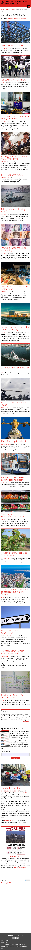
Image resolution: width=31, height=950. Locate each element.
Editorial (4, 48)
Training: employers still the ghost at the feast (14, 157)
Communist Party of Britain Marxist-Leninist (16, 2)
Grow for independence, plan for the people (15, 287)
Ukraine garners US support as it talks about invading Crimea (14, 592)
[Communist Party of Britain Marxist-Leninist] (2, 3)
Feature (3, 121)
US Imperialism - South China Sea (15, 369)
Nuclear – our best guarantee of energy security (15, 328)
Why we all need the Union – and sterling (14, 249)
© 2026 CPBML (5, 940)
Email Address (6, 752)
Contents (13, 856)
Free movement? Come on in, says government (15, 117)
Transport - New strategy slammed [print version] (13, 478)
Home (2, 9)
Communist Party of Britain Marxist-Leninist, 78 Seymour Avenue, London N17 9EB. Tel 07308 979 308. (14, 946)
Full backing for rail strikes (13, 79)
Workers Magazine (11, 9)
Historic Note (6, 444)
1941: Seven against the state (15, 441)
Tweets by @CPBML (7, 883)
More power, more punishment (10, 631)
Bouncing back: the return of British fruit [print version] (15, 515)
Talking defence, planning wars (13, 210)
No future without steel (12, 45)
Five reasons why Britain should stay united (12, 652)
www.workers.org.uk (20, 868)
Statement (5, 656)
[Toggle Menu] (28, 6)
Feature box (5, 178)
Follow (28, 880)
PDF (19, 856)
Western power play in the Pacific (13, 403)
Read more (26, 722)
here (18, 860)
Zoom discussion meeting (10, 791)
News (2, 82)
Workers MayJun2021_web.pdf (17, 18)
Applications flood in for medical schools (12, 696)
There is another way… (12, 174)
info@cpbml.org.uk (9, 820)
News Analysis (6, 636)
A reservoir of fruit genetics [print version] (14, 554)
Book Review (5, 408)
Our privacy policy (5, 942)
